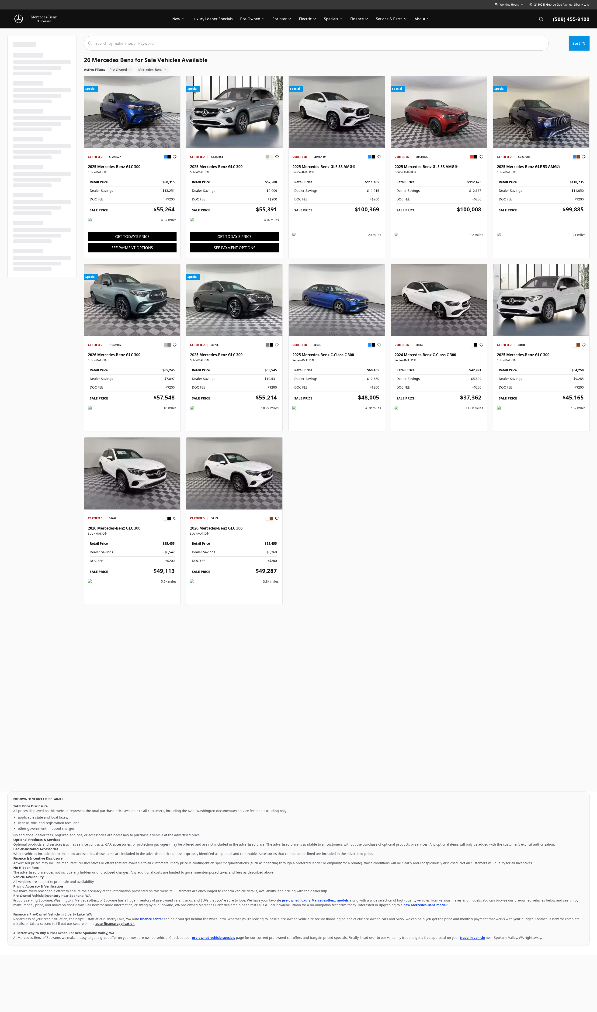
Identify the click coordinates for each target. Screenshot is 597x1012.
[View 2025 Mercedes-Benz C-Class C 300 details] (337, 300)
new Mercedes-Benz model (425, 905)
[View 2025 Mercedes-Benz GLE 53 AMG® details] (337, 112)
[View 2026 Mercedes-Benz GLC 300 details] (132, 300)
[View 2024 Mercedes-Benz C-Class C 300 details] (439, 300)
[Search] (541, 19)
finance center (151, 919)
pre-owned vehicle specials (213, 937)
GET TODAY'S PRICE (132, 236)
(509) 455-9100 (571, 18)
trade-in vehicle (472, 937)
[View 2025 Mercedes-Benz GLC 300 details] (132, 112)
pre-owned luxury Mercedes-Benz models (315, 900)
